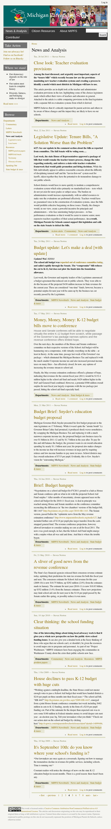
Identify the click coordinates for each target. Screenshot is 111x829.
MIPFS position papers (16, 151)
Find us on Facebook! (13, 55)
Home (34, 43)
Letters (9, 128)
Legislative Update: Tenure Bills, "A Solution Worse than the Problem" (66, 139)
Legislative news (14, 140)
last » (95, 795)
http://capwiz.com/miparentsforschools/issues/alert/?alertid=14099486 (70, 723)
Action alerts (57, 231)
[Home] (52, 25)
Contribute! (13, 37)
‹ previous (51, 795)
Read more (73, 123)
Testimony (12, 158)
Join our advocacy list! (13, 51)
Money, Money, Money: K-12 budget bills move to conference (66, 322)
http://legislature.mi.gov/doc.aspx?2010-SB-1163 (66, 510)
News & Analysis (16, 31)
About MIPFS (68, 31)
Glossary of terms (14, 161)
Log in (104, 2)
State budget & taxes (80, 395)
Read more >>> (10, 103)
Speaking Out (11, 165)
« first (41, 795)
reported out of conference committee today (81, 262)
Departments (9, 120)
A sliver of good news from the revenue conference (61, 564)
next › (88, 795)
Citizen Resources (43, 31)
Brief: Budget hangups (53, 485)
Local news (12, 143)
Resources (89, 658)
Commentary (70, 231)
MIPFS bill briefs (14, 154)
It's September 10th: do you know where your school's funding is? (63, 750)
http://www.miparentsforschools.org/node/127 (76, 517)
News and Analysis (60, 120)
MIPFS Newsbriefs (60, 299)
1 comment (72, 234)
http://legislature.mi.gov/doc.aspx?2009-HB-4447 (67, 699)
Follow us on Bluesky (13, 58)
